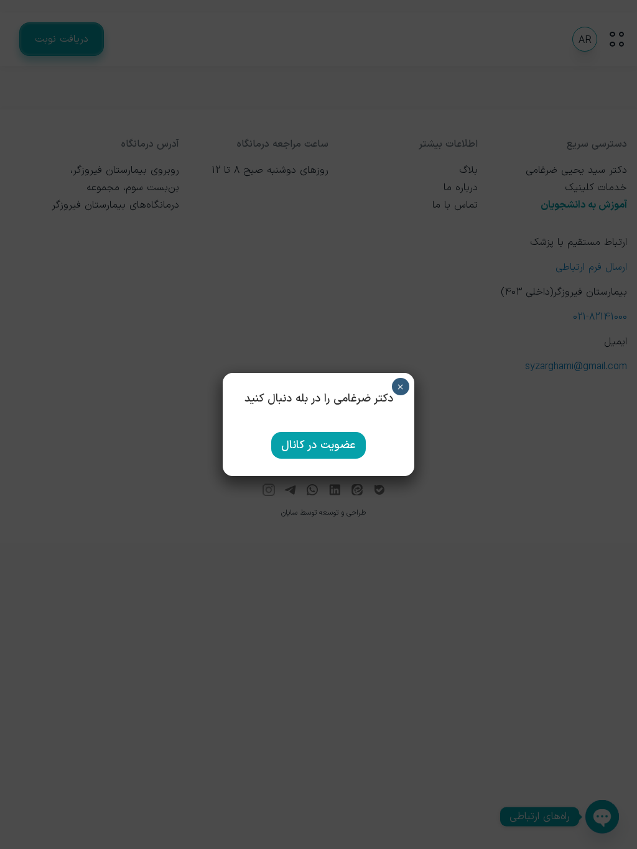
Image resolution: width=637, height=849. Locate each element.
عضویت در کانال (318, 445)
